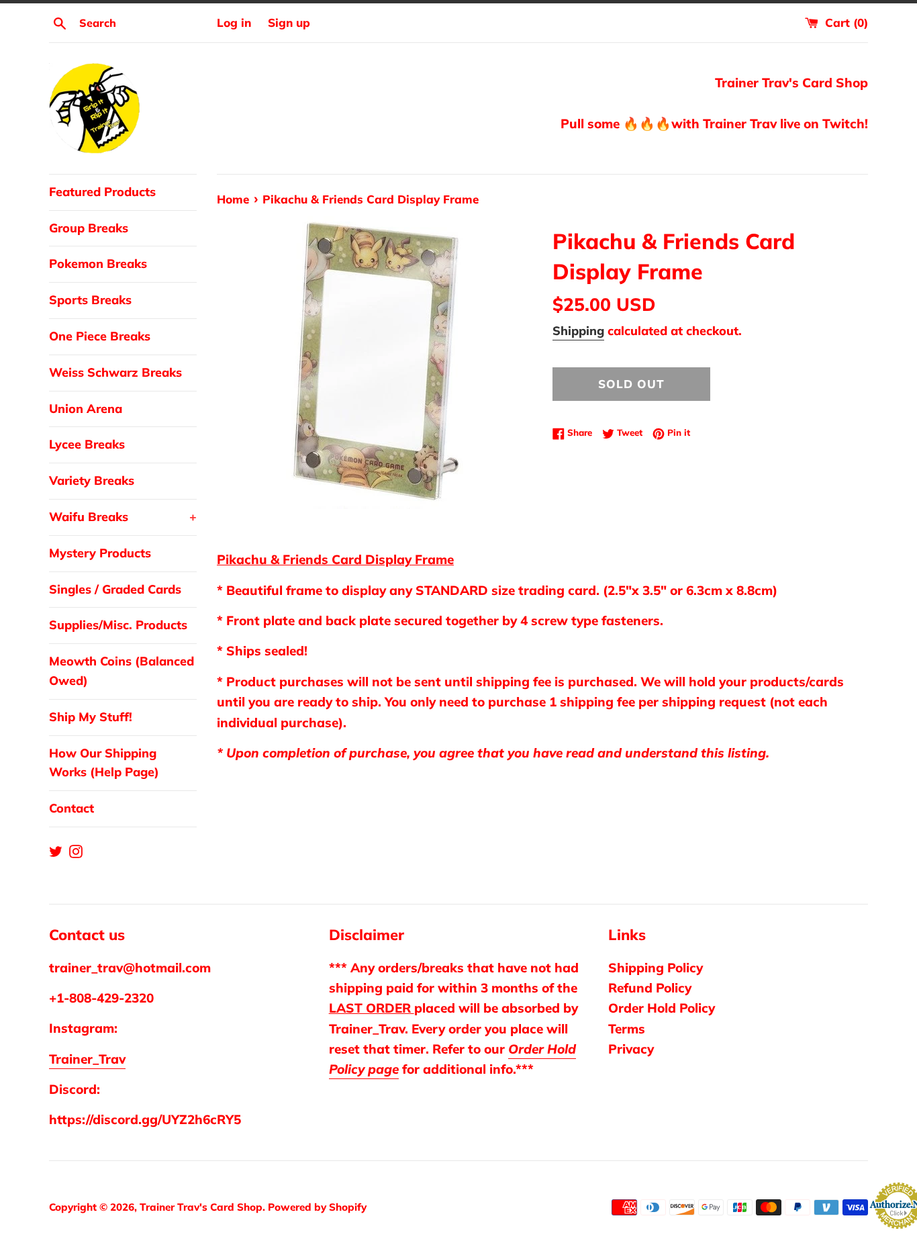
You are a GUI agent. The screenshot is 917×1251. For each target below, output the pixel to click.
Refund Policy (649, 988)
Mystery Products (100, 553)
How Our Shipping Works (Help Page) (104, 762)
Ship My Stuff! (90, 717)
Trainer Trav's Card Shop (201, 1207)
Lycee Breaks (87, 444)
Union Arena (85, 408)
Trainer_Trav (87, 1059)
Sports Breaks (90, 300)
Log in (234, 22)
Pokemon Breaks (98, 263)
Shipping (578, 330)
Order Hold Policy (661, 1008)
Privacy (631, 1049)
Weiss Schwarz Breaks (115, 372)
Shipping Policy (655, 968)
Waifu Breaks (123, 516)
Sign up (289, 22)
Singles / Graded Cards (115, 589)
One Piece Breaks (99, 336)
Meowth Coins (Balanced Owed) (121, 670)
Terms (626, 1029)
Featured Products (102, 191)
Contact (71, 808)
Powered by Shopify (317, 1207)
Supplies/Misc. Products (118, 625)
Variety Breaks (91, 480)
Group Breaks (88, 228)
